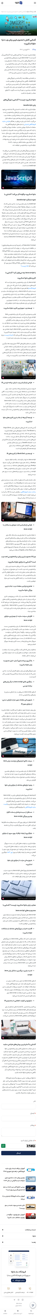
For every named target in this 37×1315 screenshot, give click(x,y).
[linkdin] (22, 1300)
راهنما (34, 1242)
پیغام (32, 1125)
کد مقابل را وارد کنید (27, 1140)
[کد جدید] (3, 1146)
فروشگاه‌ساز (32, 288)
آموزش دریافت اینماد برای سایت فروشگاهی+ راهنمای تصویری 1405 (14, 1170)
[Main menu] (35, 3)
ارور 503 (10, 852)
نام (35, 1101)
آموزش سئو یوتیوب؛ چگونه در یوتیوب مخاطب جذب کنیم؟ (16, 1216)
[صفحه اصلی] (35, 12)
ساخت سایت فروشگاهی (28, 492)
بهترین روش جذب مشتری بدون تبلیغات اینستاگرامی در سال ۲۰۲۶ (14, 1179)
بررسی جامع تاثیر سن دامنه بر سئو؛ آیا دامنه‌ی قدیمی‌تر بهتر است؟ (14, 1188)
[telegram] (14, 1300)
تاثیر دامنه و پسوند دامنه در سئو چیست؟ (15, 1207)
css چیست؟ (25, 266)
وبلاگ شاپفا (30, 12)
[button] (2, 3)
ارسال (18, 1153)
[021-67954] (33, 1305)
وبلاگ (34, 49)
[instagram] (18, 1300)
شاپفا (34, 1236)
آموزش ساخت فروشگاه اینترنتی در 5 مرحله (13, 1197)
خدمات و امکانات (30, 1230)
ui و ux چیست (8, 335)
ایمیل (32, 1113)
